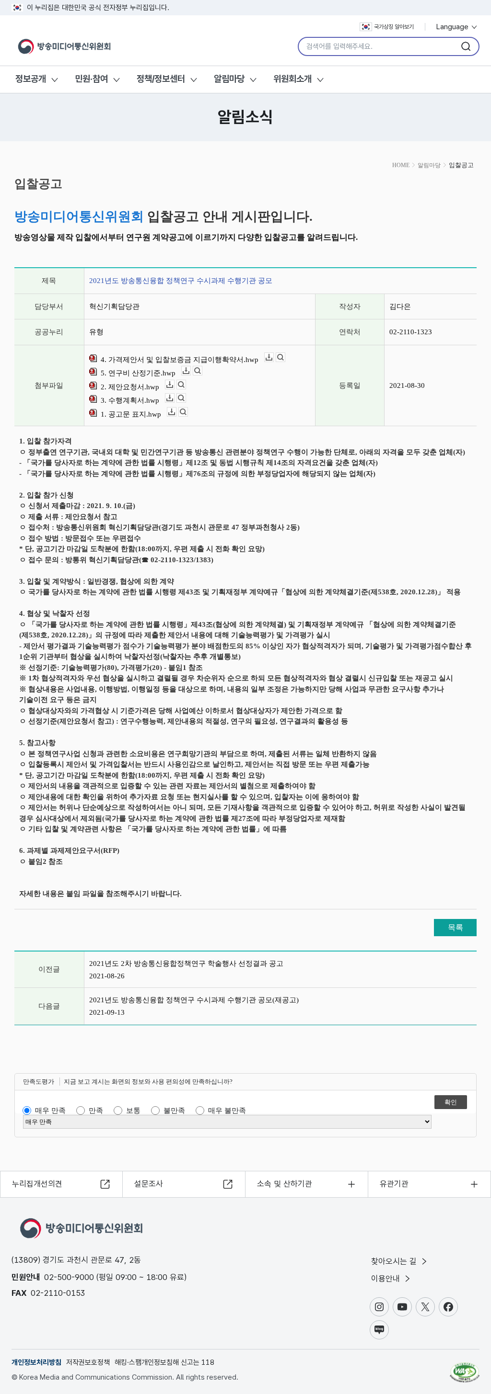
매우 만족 (50, 1110)
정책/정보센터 (161, 78)
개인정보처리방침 (36, 1362)
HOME (400, 165)
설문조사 (148, 1184)
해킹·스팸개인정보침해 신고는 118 (164, 1362)
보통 (133, 1110)
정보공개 (30, 78)
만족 (96, 1110)
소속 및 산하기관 (284, 1184)
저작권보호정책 (88, 1362)
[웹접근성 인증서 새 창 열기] (464, 1368)
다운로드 (273, 357)
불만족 (174, 1110)
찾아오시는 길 (395, 1261)
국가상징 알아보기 (394, 26)
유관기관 (394, 1184)
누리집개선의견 (37, 1184)
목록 (455, 927)
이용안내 (386, 1278)
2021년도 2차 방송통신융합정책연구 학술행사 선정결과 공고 (186, 963)
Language (453, 27)
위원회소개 (292, 78)
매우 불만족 (227, 1110)
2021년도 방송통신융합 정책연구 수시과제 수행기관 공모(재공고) (194, 1000)
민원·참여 (91, 78)
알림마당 (229, 78)
